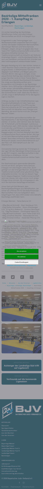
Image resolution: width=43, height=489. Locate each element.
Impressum (31, 265)
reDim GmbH (29, 268)
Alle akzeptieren (21, 251)
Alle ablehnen (21, 257)
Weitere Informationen (16, 265)
